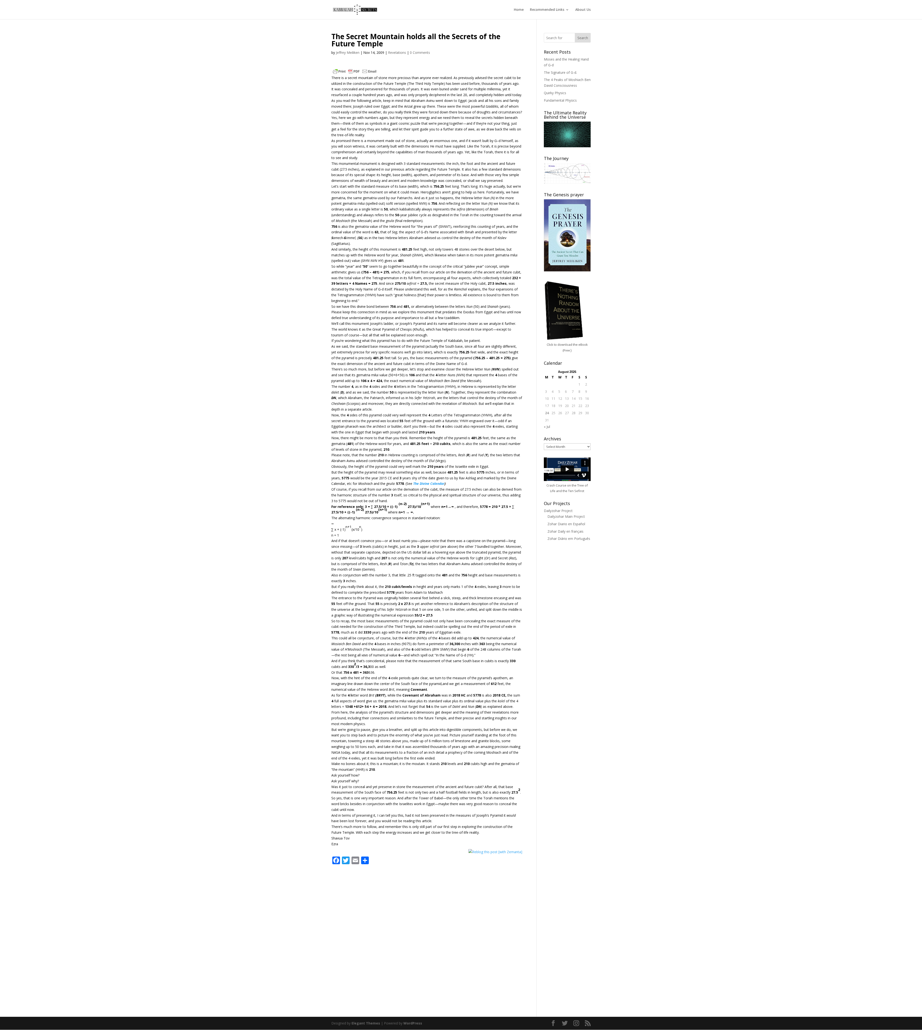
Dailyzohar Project (558, 510)
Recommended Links (547, 10)
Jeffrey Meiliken (347, 52)
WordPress (412, 1023)
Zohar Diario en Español (566, 524)
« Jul (547, 426)
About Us (583, 10)
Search (582, 38)
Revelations (397, 52)
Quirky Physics (555, 93)
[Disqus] (426, 929)
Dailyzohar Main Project (566, 516)
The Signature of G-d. (560, 72)
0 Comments (420, 52)
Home (519, 10)
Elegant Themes (366, 1023)
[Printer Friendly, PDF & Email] (354, 71)
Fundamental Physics (560, 100)
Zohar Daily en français (565, 531)
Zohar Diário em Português (568, 538)
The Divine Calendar (428, 483)
